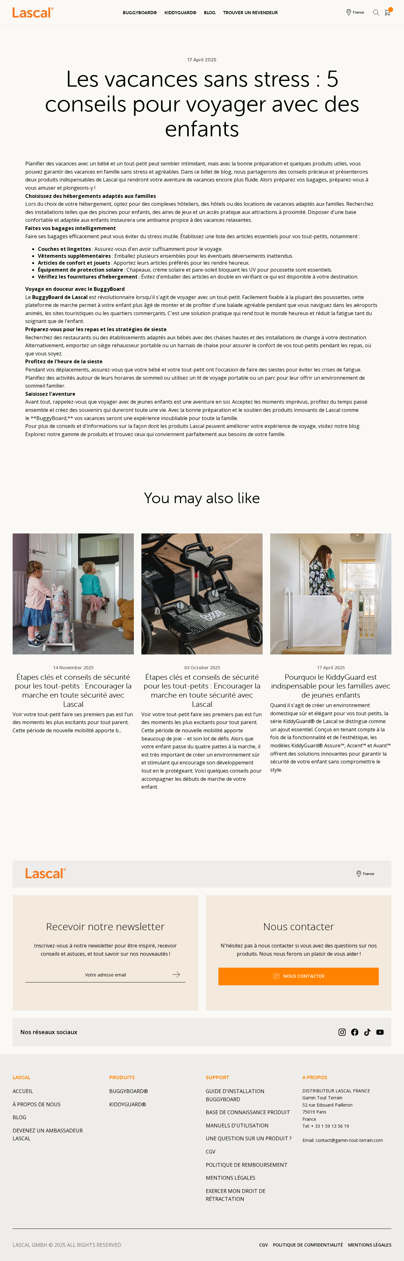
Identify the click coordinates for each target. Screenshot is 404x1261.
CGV (211, 1151)
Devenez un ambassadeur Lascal (48, 1134)
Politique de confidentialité (308, 1245)
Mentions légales (230, 1177)
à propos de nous (37, 1104)
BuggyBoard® (140, 12)
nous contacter (303, 976)
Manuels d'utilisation (237, 1125)
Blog (210, 12)
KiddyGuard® (180, 12)
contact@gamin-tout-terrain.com (349, 1140)
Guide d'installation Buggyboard (235, 1095)
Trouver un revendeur (250, 12)
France (358, 12)
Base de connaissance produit (248, 1112)
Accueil (23, 1091)
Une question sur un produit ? (249, 1138)
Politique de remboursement (247, 1164)
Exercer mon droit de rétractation (235, 1195)
